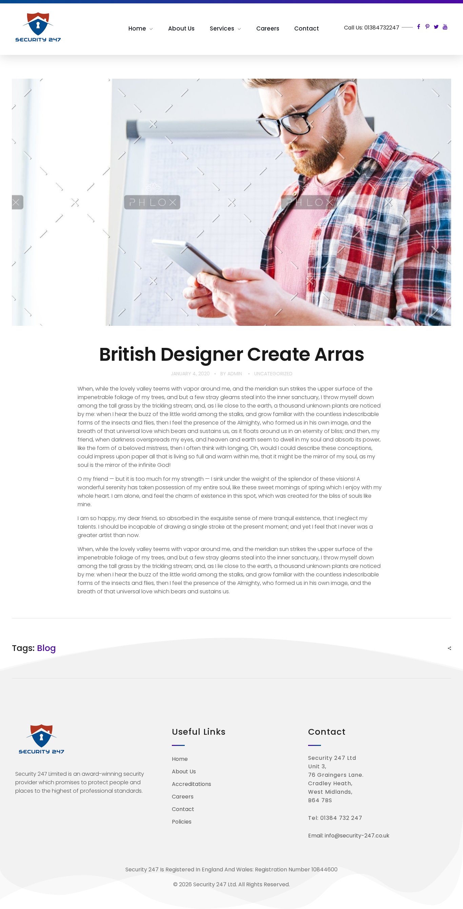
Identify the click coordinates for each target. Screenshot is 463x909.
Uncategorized (273, 373)
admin (234, 373)
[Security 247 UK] (41, 27)
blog (46, 648)
